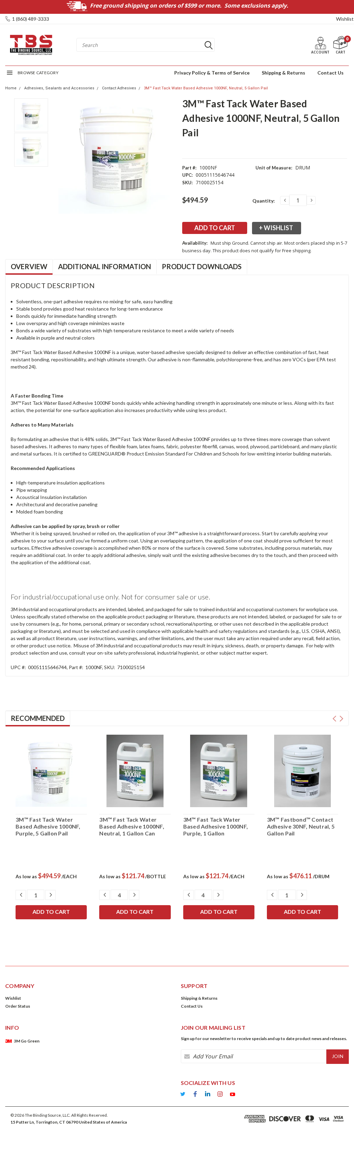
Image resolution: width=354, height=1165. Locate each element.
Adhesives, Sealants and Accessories (59, 88)
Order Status (17, 1006)
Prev (334, 718)
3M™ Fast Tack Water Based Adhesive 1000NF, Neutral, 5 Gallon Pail (206, 88)
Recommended (38, 718)
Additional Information (104, 266)
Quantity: (263, 201)
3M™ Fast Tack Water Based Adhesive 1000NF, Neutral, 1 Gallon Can (131, 826)
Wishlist (345, 19)
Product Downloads (202, 266)
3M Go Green (26, 1041)
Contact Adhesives (119, 88)
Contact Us (330, 73)
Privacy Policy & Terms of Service (212, 73)
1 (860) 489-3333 (30, 19)
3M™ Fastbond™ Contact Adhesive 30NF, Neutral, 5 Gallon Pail (301, 826)
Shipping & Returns (283, 73)
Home (11, 88)
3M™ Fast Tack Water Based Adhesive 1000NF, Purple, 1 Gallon (215, 826)
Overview (29, 266)
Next (341, 718)
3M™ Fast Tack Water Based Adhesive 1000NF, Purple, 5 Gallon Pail (48, 826)
